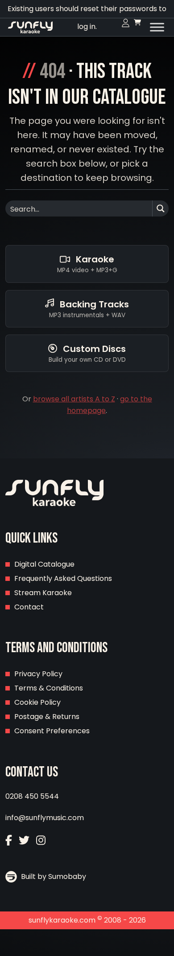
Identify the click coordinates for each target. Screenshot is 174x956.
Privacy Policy (38, 674)
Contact (29, 607)
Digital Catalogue (44, 564)
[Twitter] (24, 841)
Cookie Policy (37, 702)
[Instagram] (41, 841)
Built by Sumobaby (52, 876)
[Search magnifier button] (161, 208)
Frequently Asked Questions (63, 578)
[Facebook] (8, 841)
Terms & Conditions (48, 688)
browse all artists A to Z (74, 399)
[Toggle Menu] (157, 27)
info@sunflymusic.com (44, 818)
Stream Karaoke (43, 593)
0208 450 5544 (32, 796)
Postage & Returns (46, 716)
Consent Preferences (52, 731)
